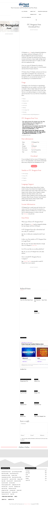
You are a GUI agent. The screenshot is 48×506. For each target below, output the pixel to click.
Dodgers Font (37, 392)
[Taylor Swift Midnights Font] (41, 411)
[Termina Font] (41, 308)
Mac (30, 261)
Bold (36, 311)
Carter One (34, 245)
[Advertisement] (34, 39)
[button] (36, 20)
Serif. (33, 144)
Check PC (26, 261)
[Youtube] (37, 485)
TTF (35, 148)
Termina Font (36, 313)
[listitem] (29, 355)
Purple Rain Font (37, 404)
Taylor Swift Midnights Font (40, 416)
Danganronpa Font (24, 381)
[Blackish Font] (27, 411)
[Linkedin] (31, 485)
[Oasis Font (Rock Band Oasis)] (27, 295)
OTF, (33, 148)
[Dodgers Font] (41, 388)
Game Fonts (37, 298)
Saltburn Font (37, 381)
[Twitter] (34, 485)
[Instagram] (28, 485)
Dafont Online (27, 504)
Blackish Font (23, 416)
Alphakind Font (23, 404)
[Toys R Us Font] (27, 388)
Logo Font (23, 298)
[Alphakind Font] (27, 399)
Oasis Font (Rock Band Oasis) (26, 300)
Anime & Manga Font (25, 379)
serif (30, 52)
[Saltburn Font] (41, 376)
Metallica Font (23, 369)
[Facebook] (25, 485)
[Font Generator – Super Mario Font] (41, 295)
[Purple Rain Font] (41, 399)
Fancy (36, 379)
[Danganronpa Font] (27, 376)
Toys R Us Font (23, 392)
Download (34, 166)
